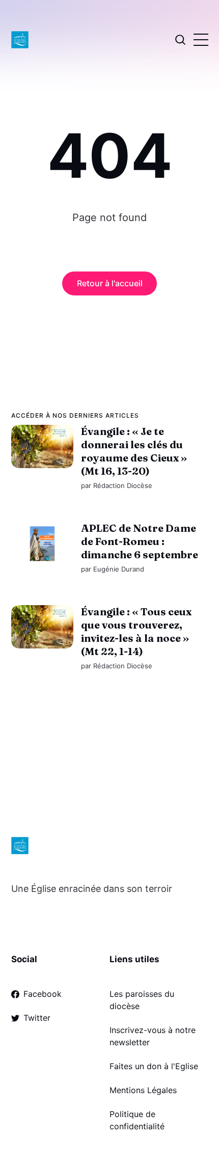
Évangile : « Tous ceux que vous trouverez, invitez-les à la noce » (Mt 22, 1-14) (135, 631)
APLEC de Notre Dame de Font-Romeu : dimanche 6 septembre (139, 541)
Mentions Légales (143, 1090)
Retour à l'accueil (110, 283)
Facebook (42, 994)
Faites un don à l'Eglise (154, 1066)
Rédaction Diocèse (122, 485)
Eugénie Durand (118, 569)
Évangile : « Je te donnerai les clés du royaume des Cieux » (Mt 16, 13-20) (133, 451)
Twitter (36, 1018)
